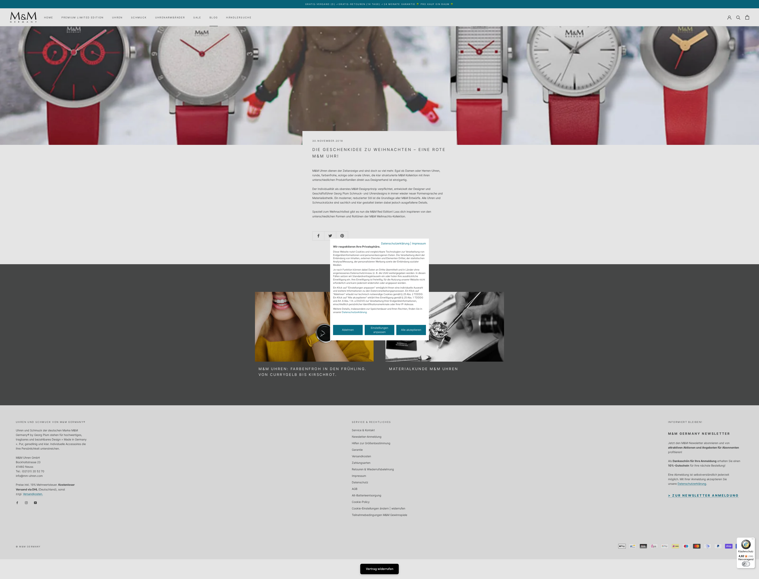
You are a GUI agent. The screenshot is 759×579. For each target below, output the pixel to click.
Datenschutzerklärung (395, 243)
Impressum (419, 243)
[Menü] (752, 540)
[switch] (746, 564)
